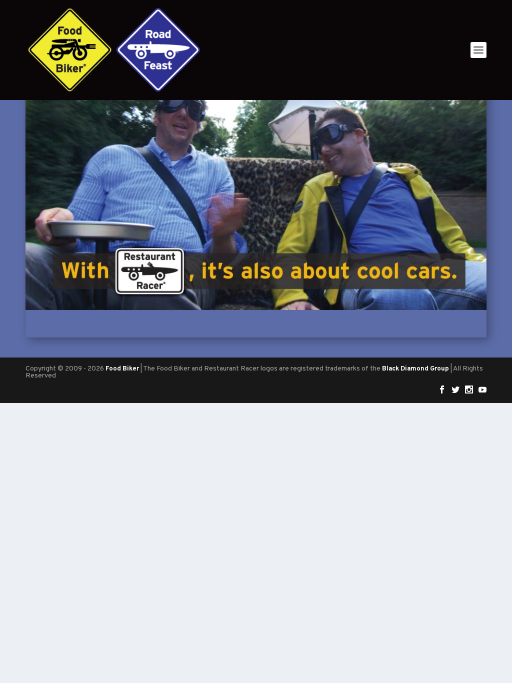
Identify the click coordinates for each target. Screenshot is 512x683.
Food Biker (122, 369)
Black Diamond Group (415, 369)
